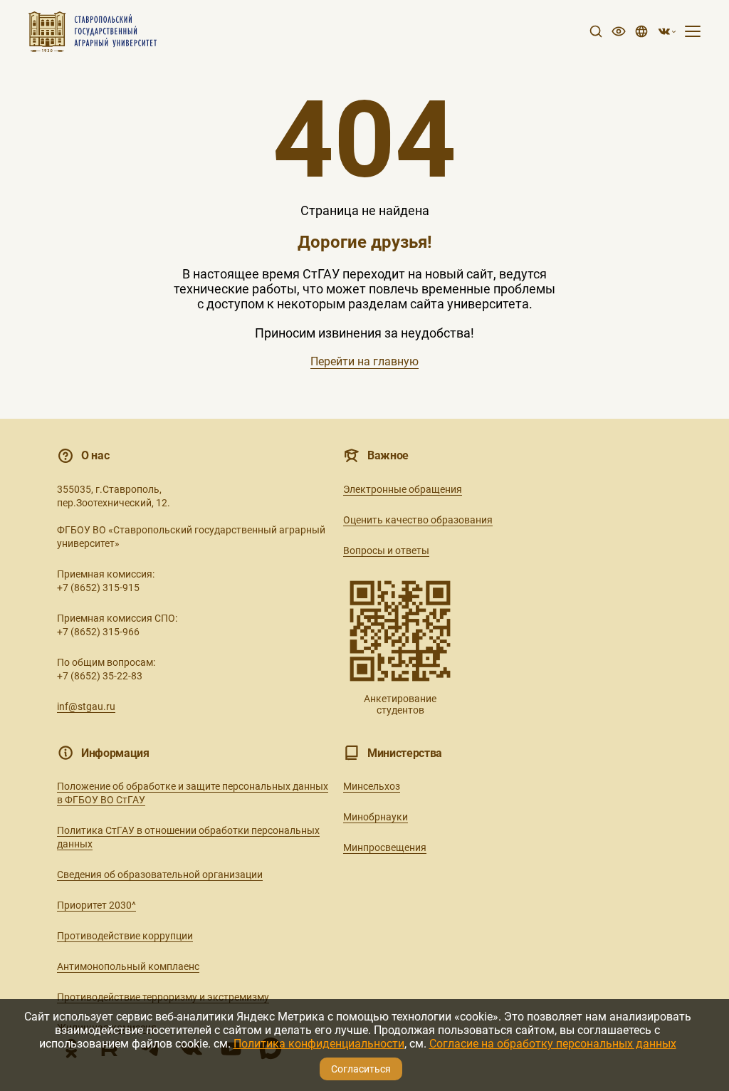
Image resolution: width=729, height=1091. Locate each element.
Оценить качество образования (418, 520)
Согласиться (361, 1069)
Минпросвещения (384, 847)
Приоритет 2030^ (96, 905)
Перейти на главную (364, 361)
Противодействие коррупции (125, 935)
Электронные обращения (402, 489)
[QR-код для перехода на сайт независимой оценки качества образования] (400, 631)
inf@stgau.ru (86, 706)
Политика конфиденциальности (319, 1043)
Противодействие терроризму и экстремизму (163, 997)
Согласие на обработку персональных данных (552, 1043)
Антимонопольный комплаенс (128, 966)
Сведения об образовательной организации (160, 874)
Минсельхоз (371, 786)
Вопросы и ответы (386, 550)
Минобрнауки (375, 817)
